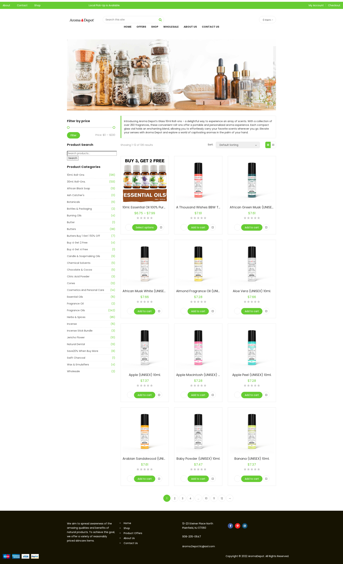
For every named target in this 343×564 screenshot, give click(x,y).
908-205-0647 (191, 536)
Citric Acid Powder (78, 276)
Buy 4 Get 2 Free (77, 242)
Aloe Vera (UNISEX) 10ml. (252, 291)
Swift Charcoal (76, 358)
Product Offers (133, 533)
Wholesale (171, 27)
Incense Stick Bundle (80, 330)
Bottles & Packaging (79, 209)
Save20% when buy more (82, 351)
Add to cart (198, 227)
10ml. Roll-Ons (75, 175)
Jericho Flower (76, 337)
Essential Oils (75, 297)
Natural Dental (76, 344)
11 (214, 498)
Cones (71, 283)
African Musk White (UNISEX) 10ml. (149, 291)
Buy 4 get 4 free (77, 249)
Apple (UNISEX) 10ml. (145, 375)
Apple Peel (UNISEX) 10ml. (251, 375)
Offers (141, 27)
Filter (73, 135)
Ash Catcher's (75, 195)
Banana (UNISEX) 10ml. (251, 458)
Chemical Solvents (78, 263)
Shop (37, 5)
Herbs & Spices (76, 317)
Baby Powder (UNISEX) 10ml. (198, 458)
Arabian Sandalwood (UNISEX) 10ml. (151, 458)
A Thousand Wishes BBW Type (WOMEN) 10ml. (212, 207)
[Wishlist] (128, 227)
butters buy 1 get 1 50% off (83, 236)
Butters (71, 229)
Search (72, 158)
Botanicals (73, 202)
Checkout (334, 5)
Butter (71, 222)
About (6, 5)
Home (127, 27)
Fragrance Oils (76, 310)
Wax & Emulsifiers (78, 364)
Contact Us (210, 27)
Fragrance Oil (75, 303)
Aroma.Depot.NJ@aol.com (198, 546)
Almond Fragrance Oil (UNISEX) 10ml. (204, 291)
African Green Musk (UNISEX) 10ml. (257, 207)
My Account (316, 5)
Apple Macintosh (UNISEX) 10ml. (200, 375)
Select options (145, 227)
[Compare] (161, 227)
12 (222, 498)
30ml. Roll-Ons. (76, 181)
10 (206, 498)
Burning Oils (74, 215)
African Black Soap (78, 188)
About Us (190, 27)
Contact (22, 5)
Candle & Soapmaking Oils (83, 256)
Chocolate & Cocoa (79, 269)
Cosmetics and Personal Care (85, 290)
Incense (72, 324)
